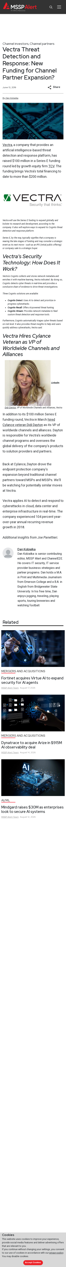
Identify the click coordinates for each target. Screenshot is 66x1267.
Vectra (7, 145)
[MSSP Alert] (20, 7)
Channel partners (42, 43)
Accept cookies (33, 1262)
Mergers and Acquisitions (23, 671)
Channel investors (16, 43)
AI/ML (5, 800)
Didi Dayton (10, 407)
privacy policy (56, 1252)
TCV (51, 166)
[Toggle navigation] (59, 7)
